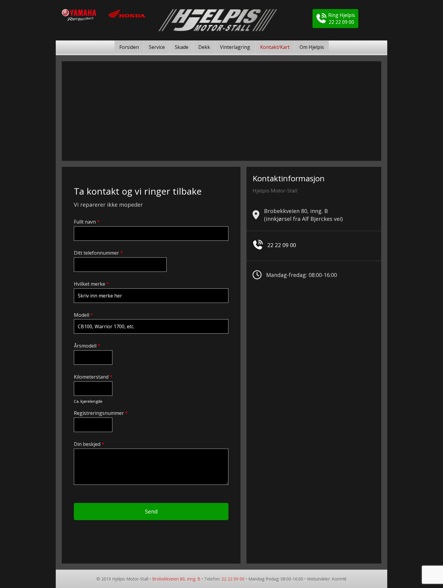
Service (157, 47)
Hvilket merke (91, 284)
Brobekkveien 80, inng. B (176, 579)
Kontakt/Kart (275, 47)
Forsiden (129, 47)
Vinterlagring (235, 47)
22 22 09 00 (281, 245)
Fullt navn (87, 222)
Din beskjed (89, 444)
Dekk (204, 47)
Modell (83, 315)
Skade (181, 47)
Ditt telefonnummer (98, 253)
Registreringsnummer (101, 413)
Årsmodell (87, 346)
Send (151, 511)
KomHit (339, 579)
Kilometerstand (93, 377)
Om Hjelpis (312, 47)
